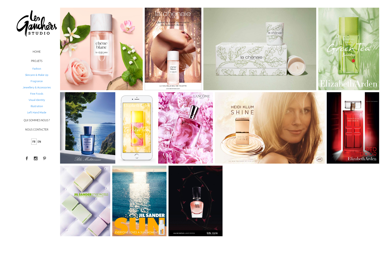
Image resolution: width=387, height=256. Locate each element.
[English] (39, 142)
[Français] (34, 142)
